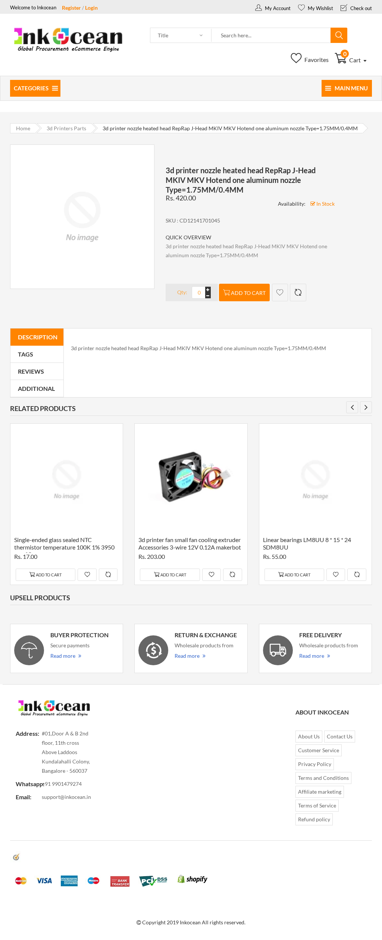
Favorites (316, 59)
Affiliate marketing (319, 791)
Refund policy (314, 819)
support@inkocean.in (66, 797)
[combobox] (271, 35)
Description (37, 336)
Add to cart (248, 293)
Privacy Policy (314, 764)
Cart (352, 59)
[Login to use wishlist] (280, 292)
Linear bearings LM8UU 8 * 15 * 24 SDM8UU (307, 543)
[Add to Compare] (298, 292)
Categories (31, 88)
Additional (36, 388)
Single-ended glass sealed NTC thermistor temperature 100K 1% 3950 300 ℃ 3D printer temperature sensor (64, 544)
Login (91, 7)
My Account (277, 8)
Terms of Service (317, 805)
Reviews (31, 371)
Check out (360, 8)
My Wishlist (320, 8)
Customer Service (318, 750)
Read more (62, 656)
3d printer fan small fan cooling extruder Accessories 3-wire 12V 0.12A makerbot (189, 543)
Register (71, 7)
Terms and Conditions (323, 778)
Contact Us (340, 736)
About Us (309, 736)
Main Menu (351, 88)
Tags (25, 354)
